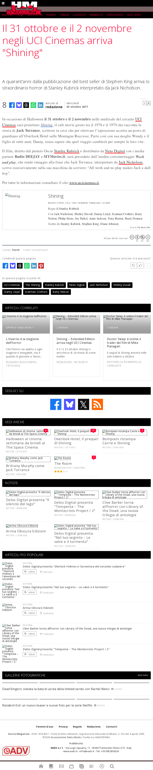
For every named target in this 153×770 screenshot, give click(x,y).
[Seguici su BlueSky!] (69, 404)
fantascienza (115, 14)
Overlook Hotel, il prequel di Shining (76, 440)
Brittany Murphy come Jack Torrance (25, 467)
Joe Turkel (81, 218)
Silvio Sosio (134, 14)
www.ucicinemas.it (84, 182)
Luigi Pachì (79, 14)
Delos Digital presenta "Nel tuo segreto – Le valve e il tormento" (73, 537)
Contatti (111, 726)
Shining (47, 124)
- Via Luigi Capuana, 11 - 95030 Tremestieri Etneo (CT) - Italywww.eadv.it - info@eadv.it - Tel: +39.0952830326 (91, 749)
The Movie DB (143, 227)
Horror (51, 14)
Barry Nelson (61, 292)
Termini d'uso (45, 726)
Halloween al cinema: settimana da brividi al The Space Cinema (25, 442)
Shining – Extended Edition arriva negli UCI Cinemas (76, 341)
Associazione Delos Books (66, 737)
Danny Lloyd (102, 214)
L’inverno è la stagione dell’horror (22, 341)
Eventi (16, 250)
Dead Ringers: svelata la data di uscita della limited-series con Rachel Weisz (55, 689)
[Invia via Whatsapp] (33, 105)
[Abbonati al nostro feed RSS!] (97, 404)
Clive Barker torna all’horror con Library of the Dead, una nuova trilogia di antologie (122, 508)
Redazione (94, 726)
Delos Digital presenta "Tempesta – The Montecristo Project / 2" (75, 506)
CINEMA (62, 327)
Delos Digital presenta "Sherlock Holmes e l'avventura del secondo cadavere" (74, 566)
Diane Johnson (109, 224)
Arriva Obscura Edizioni (26, 531)
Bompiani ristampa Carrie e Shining (119, 440)
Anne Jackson (97, 218)
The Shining (32, 285)
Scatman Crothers (123, 214)
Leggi (31, 571)
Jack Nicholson (131, 162)
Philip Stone (65, 218)
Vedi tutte (143, 675)
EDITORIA (27, 563)
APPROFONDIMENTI (20, 327)
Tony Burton (116, 218)
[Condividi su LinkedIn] (40, 105)
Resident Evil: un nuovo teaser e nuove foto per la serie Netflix (47, 705)
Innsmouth (96, 14)
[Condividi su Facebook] (12, 105)
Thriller (64, 14)
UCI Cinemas (12, 285)
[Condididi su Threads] (26, 105)
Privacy (63, 726)
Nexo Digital (115, 150)
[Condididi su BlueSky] (19, 105)
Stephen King (90, 224)
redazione (54, 106)
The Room (63, 463)
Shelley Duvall (83, 214)
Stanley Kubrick (66, 150)
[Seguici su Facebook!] (55, 404)
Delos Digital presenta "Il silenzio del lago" (27, 501)
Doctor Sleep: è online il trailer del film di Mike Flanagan (124, 342)
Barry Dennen (133, 218)
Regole (77, 726)
